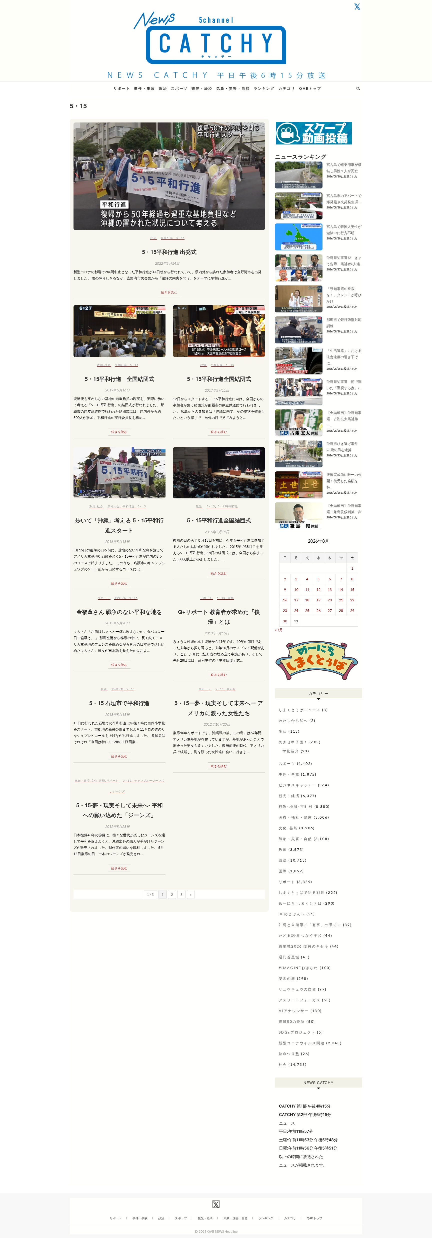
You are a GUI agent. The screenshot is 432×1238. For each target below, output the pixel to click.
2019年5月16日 (117, 390)
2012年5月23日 (117, 826)
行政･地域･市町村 (296, 806)
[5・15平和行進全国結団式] (219, 331)
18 (307, 600)
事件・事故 (144, 88)
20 (330, 600)
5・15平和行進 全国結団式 (119, 379)
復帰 (231, 597)
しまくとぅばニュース (300, 710)
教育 (283, 849)
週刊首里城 (289, 957)
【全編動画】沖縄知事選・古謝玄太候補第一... (344, 418)
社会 (153, 237)
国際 (283, 871)
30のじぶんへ (292, 914)
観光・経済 (202, 88)
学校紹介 (290, 751)
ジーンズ (119, 791)
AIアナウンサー (294, 1011)
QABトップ (310, 88)
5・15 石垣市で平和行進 (119, 703)
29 (352, 610)
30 (285, 621)
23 (285, 610)
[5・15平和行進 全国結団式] (120, 331)
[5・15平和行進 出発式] (169, 176)
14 (341, 589)
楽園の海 (287, 978)
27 (330, 610)
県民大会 (114, 506)
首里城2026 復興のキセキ (304, 946)
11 (307, 589)
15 (352, 589)
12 (318, 589)
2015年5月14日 (217, 532)
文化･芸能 (98, 780)
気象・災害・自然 (233, 88)
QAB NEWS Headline (96, 85)
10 (296, 589)
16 (285, 600)
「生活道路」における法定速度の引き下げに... (344, 356)
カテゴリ (286, 88)
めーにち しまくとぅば (300, 903)
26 (318, 610)
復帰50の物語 (292, 1021)
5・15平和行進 (228, 506)
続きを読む (169, 292)
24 (296, 610)
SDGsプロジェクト (297, 1032)
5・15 (180, 237)
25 (307, 610)
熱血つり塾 (289, 1054)
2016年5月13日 (117, 541)
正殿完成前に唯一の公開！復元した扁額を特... (344, 480)
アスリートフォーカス (300, 1000)
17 (296, 600)
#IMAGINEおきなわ (298, 968)
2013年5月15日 (217, 633)
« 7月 (279, 630)
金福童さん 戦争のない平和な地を (119, 612)
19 (318, 600)
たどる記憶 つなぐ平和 (300, 935)
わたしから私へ (293, 720)
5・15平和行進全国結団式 (219, 379)
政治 (163, 88)
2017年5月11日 (217, 390)
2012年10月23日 (217, 724)
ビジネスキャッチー (297, 785)
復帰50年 (167, 237)
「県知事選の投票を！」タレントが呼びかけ (344, 294)
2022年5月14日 (167, 263)
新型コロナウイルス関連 (302, 1043)
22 (352, 600)
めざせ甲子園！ (293, 742)
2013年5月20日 (117, 623)
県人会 (231, 689)
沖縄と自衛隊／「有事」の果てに (310, 925)
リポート (122, 88)
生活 (283, 731)
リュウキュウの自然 (297, 989)
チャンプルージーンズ (149, 780)
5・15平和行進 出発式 (169, 252)
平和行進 (121, 364)
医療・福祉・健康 (295, 817)
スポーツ (179, 88)
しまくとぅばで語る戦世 (302, 892)
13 (330, 589)
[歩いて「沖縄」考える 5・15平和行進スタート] (120, 472)
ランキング (264, 88)
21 (341, 600)
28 (341, 610)
